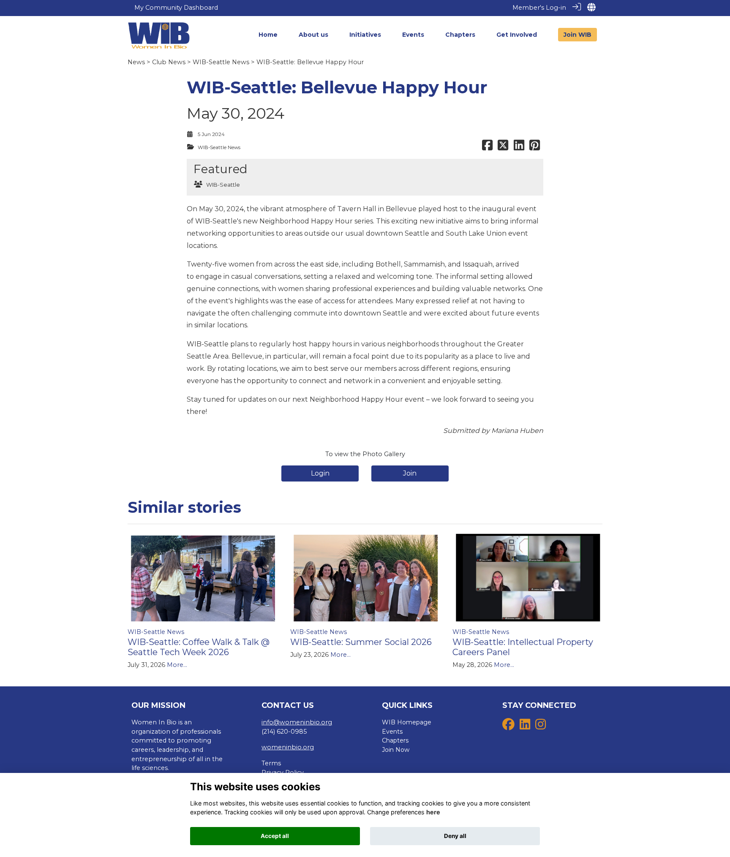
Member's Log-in (539, 7)
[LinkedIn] (525, 726)
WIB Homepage (406, 722)
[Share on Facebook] (487, 147)
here (433, 812)
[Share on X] (503, 147)
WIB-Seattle (223, 185)
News (136, 62)
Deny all (455, 836)
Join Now (395, 750)
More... (177, 665)
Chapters (395, 740)
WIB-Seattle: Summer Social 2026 (361, 642)
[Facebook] (508, 726)
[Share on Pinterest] (534, 147)
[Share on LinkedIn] (519, 147)
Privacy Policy (282, 772)
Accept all (275, 836)
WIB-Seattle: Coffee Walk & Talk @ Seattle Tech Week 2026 (199, 647)
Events (392, 731)
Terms (271, 763)
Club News (168, 62)
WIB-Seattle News (221, 62)
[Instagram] (540, 726)
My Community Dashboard (176, 7)
